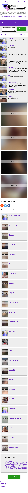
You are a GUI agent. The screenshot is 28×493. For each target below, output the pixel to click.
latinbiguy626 (13, 302)
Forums (2, 486)
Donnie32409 (13, 321)
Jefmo (11, 428)
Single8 (11, 293)
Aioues (11, 341)
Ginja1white (11, 89)
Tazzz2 (11, 283)
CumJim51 (12, 389)
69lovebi (12, 312)
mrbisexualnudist (15, 418)
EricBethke (12, 437)
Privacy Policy (4, 484)
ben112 (11, 350)
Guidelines (3, 483)
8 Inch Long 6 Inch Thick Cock (11, 466)
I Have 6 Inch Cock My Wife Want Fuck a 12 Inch (15, 465)
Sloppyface (11, 38)
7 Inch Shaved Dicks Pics (10, 461)
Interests (2, 487)
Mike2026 (12, 399)
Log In (7, 2)
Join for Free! (21, 2)
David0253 (12, 273)
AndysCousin (12, 82)
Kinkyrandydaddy (15, 215)
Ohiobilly (10, 97)
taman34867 (13, 408)
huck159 (12, 370)
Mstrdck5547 (13, 225)
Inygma (10, 52)
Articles (2, 489)
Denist (11, 264)
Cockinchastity (14, 447)
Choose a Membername (8, 27)
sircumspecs (13, 360)
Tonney (11, 235)
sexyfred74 (12, 254)
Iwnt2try (10, 75)
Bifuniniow (12, 244)
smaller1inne (11, 60)
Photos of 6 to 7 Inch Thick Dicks (11, 460)
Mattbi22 (12, 331)
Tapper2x (12, 379)
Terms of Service (5, 482)
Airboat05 (10, 67)
